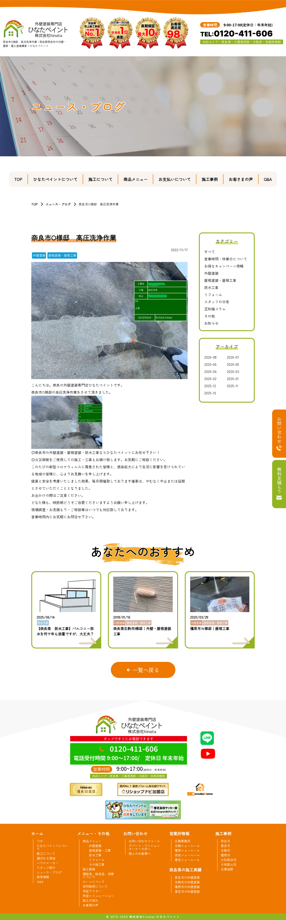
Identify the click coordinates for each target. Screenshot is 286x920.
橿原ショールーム (187, 850)
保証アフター (92, 891)
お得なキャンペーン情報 (224, 266)
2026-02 (210, 378)
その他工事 (97, 864)
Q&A (268, 179)
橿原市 (225, 855)
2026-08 (210, 357)
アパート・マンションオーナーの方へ (144, 847)
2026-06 (210, 364)
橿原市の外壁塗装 (187, 886)
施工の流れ (90, 900)
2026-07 (233, 357)
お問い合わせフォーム (144, 841)
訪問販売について (95, 886)
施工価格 (89, 869)
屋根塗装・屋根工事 (220, 280)
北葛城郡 (227, 869)
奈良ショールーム (187, 855)
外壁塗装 (211, 273)
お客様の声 (90, 905)
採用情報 (43, 876)
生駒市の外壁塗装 (187, 882)
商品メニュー (136, 179)
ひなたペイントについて (55, 179)
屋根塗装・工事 (100, 850)
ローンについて (94, 881)
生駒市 (225, 850)
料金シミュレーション (98, 895)
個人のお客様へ (140, 853)
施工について (100, 179)
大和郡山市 (228, 864)
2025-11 (232, 385)
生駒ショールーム (187, 845)
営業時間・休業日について (225, 258)
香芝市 (225, 845)
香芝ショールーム (187, 859)
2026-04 (210, 371)
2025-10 (210, 392)
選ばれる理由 (46, 858)
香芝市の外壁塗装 (187, 891)
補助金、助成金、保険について (98, 875)
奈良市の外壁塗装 (187, 877)
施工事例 (210, 179)
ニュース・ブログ (58, 204)
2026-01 (233, 378)
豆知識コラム (215, 309)
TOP (18, 179)
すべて (209, 251)
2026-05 (233, 364)
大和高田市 (228, 859)
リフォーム (213, 294)
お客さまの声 (241, 179)
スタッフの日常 (216, 301)
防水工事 (211, 287)
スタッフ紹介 (46, 867)
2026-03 (233, 371)
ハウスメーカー (48, 862)
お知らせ (211, 323)
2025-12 (210, 385)
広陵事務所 (182, 841)
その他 (209, 316)
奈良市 (225, 841)
